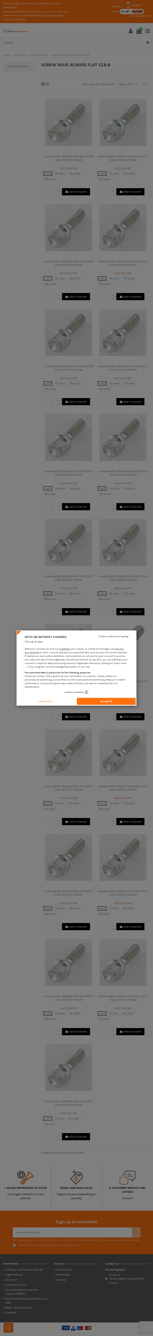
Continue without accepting (113, 636)
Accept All (106, 701)
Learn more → (47, 701)
